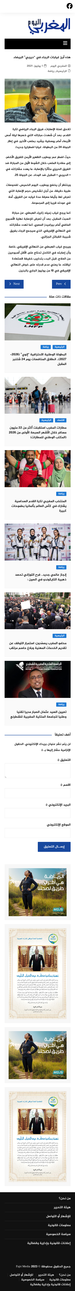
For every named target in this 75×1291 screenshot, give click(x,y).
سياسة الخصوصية (58, 1234)
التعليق (64, 760)
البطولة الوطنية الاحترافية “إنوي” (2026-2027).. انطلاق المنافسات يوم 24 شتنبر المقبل (38, 359)
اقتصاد (60, 420)
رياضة (51, 71)
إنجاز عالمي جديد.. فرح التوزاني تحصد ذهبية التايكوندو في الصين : (40, 577)
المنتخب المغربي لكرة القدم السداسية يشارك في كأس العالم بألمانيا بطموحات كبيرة (38, 506)
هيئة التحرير (62, 1207)
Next (16, 284)
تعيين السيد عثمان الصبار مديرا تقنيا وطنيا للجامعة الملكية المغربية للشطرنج (38, 714)
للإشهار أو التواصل (58, 1216)
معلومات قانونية (59, 1225)
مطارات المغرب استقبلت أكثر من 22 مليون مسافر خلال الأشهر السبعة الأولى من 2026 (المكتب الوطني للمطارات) (37, 432)
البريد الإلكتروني (58, 805)
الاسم (65, 785)
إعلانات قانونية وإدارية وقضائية (49, 1243)
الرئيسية (61, 71)
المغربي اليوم (58, 66)
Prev (59, 284)
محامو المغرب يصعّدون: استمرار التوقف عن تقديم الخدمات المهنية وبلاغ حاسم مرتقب (37, 646)
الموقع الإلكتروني (59, 825)
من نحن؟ (65, 1198)
